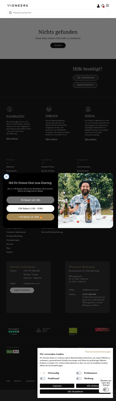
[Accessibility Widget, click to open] (111, 200)
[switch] (106, 389)
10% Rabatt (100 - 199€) (30, 208)
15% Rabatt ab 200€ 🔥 (30, 216)
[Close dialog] (6, 176)
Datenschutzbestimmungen (98, 351)
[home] (17, 5)
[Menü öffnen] (107, 5)
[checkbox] (43, 373)
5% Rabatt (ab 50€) (30, 199)
